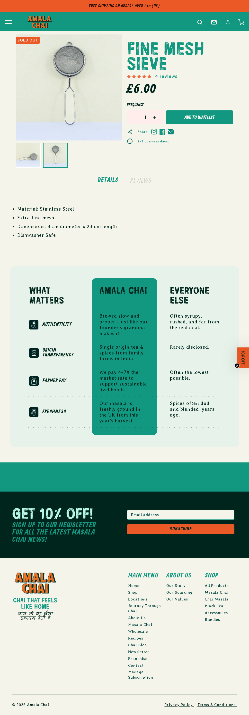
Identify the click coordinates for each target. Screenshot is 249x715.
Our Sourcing (179, 592)
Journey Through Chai (144, 608)
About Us (137, 618)
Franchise (137, 658)
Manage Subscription (140, 675)
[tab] (107, 180)
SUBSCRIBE (180, 529)
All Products (217, 585)
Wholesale (138, 631)
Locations (138, 599)
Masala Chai (140, 624)
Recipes (135, 638)
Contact (136, 665)
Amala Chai (38, 704)
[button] (241, 22)
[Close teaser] (237, 367)
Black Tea (214, 606)
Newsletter (138, 651)
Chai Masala (217, 599)
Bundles (212, 619)
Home (133, 585)
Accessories (216, 612)
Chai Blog (137, 645)
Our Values (177, 599)
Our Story (176, 585)
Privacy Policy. (179, 704)
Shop (133, 592)
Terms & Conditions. (217, 704)
